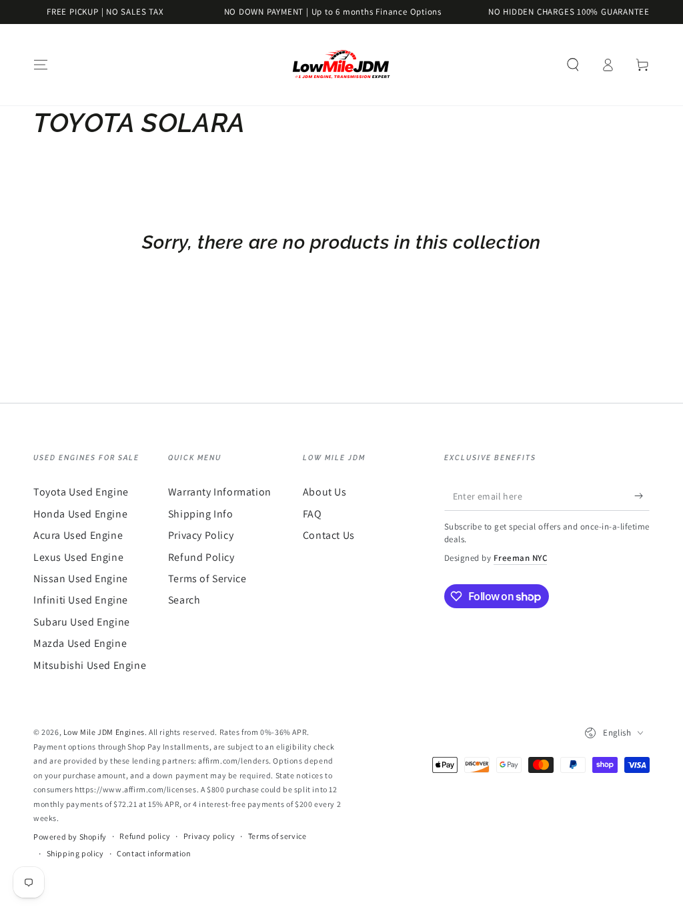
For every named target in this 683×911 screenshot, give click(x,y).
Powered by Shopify (70, 837)
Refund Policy (201, 557)
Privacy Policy (200, 535)
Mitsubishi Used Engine (89, 665)
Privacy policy (209, 836)
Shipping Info (200, 514)
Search (184, 600)
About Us (325, 492)
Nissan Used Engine (80, 579)
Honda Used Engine (80, 514)
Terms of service (277, 836)
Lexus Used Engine (78, 557)
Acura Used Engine (78, 535)
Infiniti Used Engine (80, 600)
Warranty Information (219, 492)
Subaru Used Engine (81, 622)
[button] (573, 64)
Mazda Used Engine (80, 643)
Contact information (154, 853)
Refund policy (144, 836)
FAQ (312, 514)
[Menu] (40, 64)
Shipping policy (75, 853)
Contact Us (329, 535)
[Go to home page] (341, 64)
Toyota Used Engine (81, 492)
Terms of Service (207, 579)
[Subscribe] (642, 495)
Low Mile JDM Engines (104, 732)
